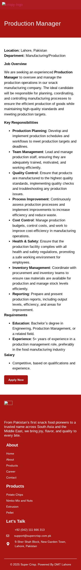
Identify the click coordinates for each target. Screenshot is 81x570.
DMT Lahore (62, 564)
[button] (77, 4)
